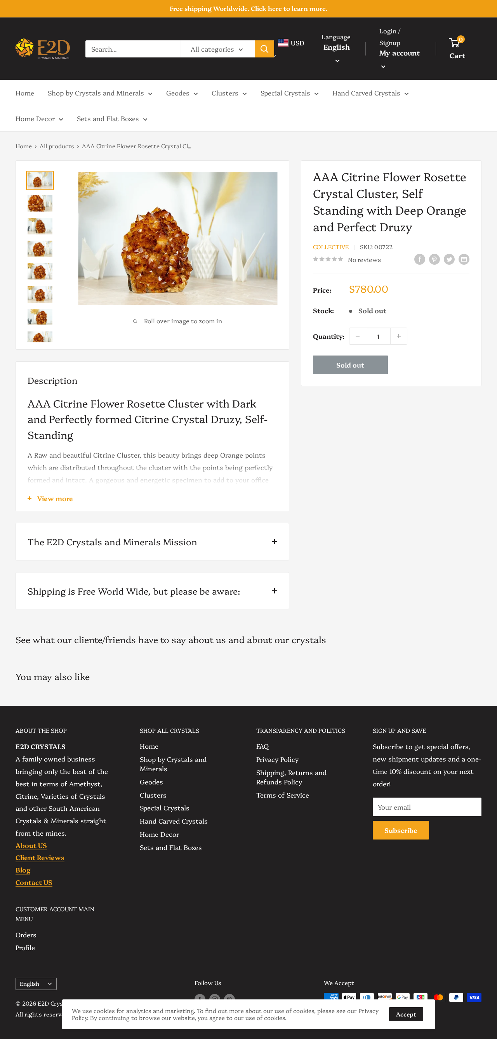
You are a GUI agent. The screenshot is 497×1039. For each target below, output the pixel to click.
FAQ (262, 745)
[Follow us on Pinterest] (229, 998)
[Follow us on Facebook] (200, 998)
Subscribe (400, 830)
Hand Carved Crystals (366, 92)
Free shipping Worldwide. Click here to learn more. (248, 8)
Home (25, 92)
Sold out (350, 364)
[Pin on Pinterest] (434, 258)
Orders (26, 934)
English (29, 983)
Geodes (177, 92)
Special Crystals (285, 92)
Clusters (225, 92)
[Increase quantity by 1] (399, 336)
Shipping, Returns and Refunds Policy (291, 777)
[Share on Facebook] (419, 258)
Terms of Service (282, 794)
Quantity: (328, 335)
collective (331, 246)
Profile (25, 947)
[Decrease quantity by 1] (357, 336)
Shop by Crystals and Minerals (96, 92)
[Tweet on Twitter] (449, 258)
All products (57, 146)
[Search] (264, 48)
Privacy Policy (277, 759)
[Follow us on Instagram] (214, 998)
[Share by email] (464, 258)
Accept (406, 1014)
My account (399, 52)
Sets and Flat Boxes (108, 118)
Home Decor (35, 118)
